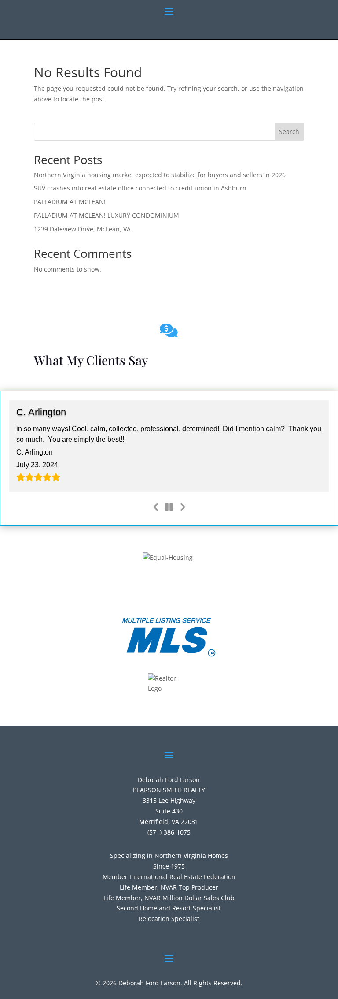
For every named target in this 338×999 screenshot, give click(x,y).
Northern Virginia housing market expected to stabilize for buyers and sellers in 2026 (160, 175)
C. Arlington (41, 411)
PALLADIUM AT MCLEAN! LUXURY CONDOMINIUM (106, 215)
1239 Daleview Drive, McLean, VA (82, 229)
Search (289, 131)
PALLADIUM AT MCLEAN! (70, 202)
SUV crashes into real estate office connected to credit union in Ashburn (140, 188)
